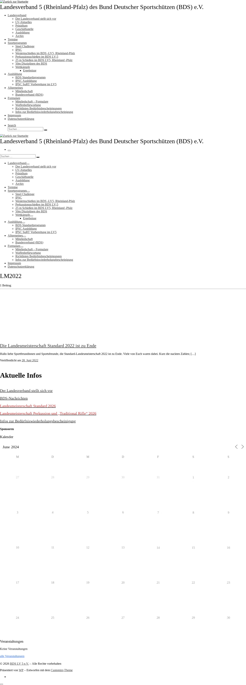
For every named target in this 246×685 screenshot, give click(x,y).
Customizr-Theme (62, 670)
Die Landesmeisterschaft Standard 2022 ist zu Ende (48, 345)
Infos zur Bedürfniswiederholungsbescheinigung (38, 421)
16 (228, 547)
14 (158, 547)
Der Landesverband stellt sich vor (26, 390)
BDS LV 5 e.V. (19, 663)
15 (193, 547)
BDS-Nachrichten (14, 398)
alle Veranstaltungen (12, 656)
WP (21, 670)
